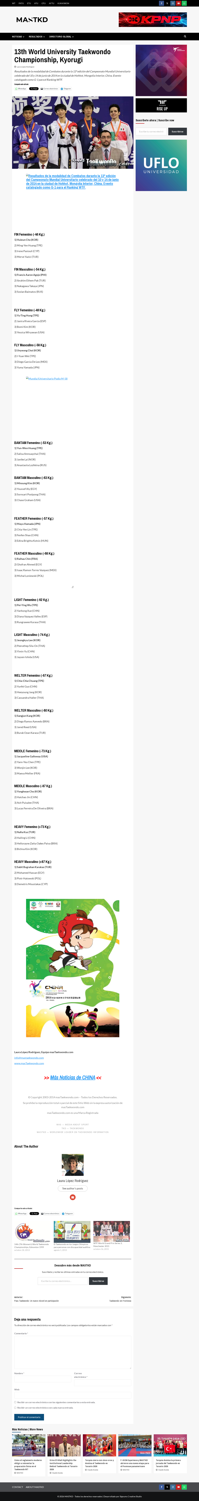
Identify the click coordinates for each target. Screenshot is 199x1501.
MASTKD (20, 1473)
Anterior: (36, 1299)
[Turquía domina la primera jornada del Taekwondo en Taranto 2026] (170, 1445)
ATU (36, 3)
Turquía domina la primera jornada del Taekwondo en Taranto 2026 (168, 1463)
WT (13, 3)
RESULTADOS (35, 36)
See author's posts (72, 1188)
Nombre (19, 1373)
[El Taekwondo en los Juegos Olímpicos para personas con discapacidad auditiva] (72, 1232)
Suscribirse (98, 1281)
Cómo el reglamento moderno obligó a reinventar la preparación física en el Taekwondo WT (28, 1465)
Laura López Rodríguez (25, 67)
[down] (23, 37)
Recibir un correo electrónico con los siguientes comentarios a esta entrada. (56, 1402)
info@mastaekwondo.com (29, 1057)
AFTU (51, 3)
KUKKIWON (63, 3)
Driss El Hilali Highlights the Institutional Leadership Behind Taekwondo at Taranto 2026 (64, 1465)
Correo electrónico (80, 1375)
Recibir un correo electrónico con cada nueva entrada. (45, 1407)
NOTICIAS (17, 36)
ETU (29, 3)
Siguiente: (120, 1299)
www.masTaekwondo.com (29, 1063)
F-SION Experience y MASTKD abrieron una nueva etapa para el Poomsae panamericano (134, 1463)
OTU (44, 3)
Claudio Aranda (57, 1473)
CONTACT (17, 1487)
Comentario (21, 1333)
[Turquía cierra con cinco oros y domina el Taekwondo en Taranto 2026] (99, 1445)
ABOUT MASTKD (35, 1487)
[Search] (185, 36)
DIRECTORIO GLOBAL (60, 36)
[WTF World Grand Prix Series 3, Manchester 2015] (111, 1231)
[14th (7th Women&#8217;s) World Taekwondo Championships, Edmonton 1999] (32, 1232)
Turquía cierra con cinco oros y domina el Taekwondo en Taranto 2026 (99, 1463)
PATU (21, 3)
